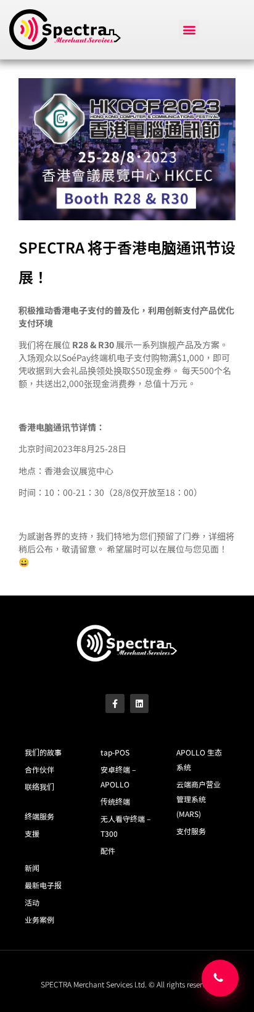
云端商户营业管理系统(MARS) (198, 799)
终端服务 (39, 816)
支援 (32, 833)
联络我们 (39, 786)
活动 (32, 902)
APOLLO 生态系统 (199, 759)
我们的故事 (43, 752)
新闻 (32, 868)
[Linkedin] (139, 703)
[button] (189, 30)
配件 (107, 850)
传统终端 (115, 801)
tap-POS (114, 752)
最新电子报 (43, 885)
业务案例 (39, 919)
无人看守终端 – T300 (125, 826)
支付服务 (191, 831)
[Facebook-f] (115, 703)
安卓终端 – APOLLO (118, 776)
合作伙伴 (39, 769)
